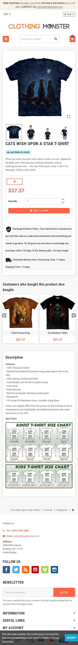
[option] (20, 319)
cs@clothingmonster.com (49, 6)
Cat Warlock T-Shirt (57, 333)
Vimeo (44, 569)
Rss (25, 569)
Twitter (16, 569)
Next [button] (74, 315)
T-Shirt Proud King (20, 333)
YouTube (35, 569)
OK (65, 592)
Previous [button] (4, 315)
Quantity (12, 201)
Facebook (6, 569)
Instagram (54, 569)
